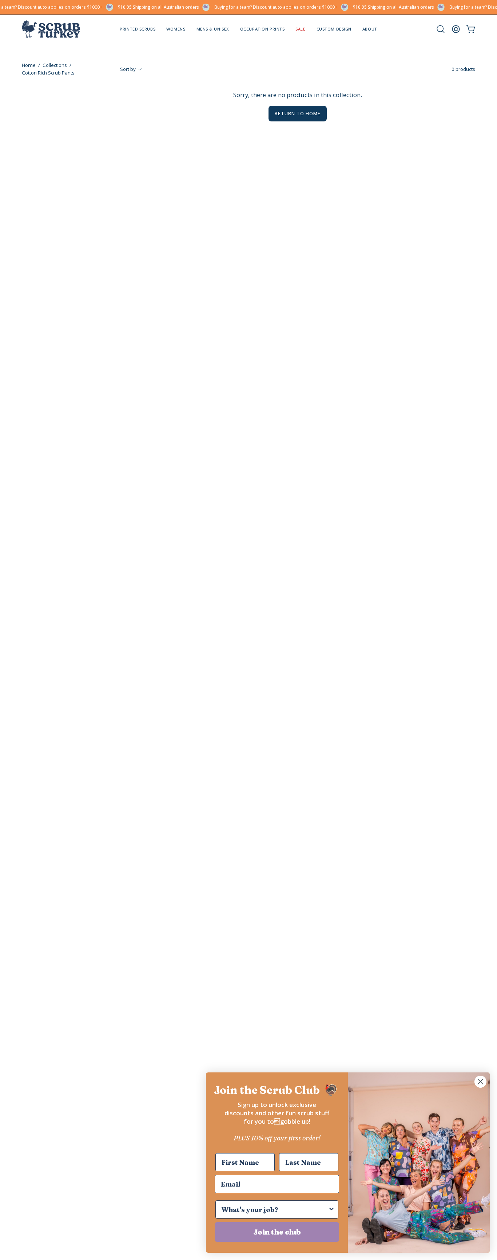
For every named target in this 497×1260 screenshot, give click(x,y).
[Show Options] (331, 1209)
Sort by (128, 69)
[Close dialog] (480, 1081)
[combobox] (275, 1209)
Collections (55, 65)
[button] (370, 29)
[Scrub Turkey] (51, 29)
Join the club (277, 1231)
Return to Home (297, 113)
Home (29, 65)
